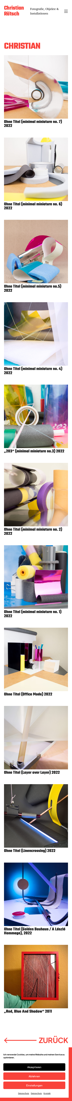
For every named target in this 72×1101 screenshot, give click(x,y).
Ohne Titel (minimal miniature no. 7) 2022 (33, 124)
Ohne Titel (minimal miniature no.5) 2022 (32, 289)
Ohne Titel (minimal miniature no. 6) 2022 (33, 206)
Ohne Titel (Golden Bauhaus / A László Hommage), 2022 (34, 931)
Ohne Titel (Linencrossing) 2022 (29, 851)
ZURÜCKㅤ (36, 1040)
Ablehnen (34, 1076)
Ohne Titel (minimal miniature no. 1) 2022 (32, 614)
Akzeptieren (34, 1067)
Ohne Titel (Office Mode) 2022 (28, 694)
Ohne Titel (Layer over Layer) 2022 (32, 773)
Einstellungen (34, 1085)
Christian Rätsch (14, 11)
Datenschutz (23, 1093)
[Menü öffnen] (66, 11)
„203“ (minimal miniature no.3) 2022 (34, 451)
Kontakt (47, 1093)
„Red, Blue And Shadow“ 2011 (28, 1012)
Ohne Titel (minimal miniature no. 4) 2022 (33, 371)
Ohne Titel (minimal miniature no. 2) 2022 (33, 532)
